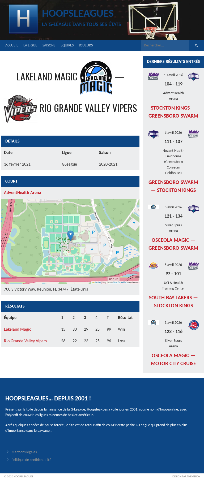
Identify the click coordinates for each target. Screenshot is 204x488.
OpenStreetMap (120, 282)
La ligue (30, 45)
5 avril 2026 (173, 207)
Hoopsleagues (78, 14)
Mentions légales (24, 452)
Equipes (67, 45)
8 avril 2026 (173, 133)
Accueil (11, 45)
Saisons (48, 45)
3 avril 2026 (173, 323)
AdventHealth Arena (22, 193)
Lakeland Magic (17, 329)
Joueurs (86, 45)
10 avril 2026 (173, 75)
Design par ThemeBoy (186, 476)
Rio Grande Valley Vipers (25, 341)
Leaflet (98, 282)
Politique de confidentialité (31, 460)
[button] (70, 235)
